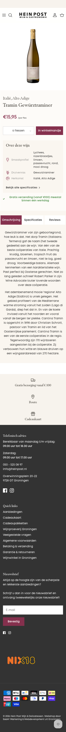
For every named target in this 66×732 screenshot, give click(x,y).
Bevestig (14, 621)
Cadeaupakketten (15, 523)
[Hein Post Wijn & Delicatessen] (33, 15)
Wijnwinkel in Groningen (20, 558)
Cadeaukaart (12, 518)
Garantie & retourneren (19, 552)
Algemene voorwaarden (19, 541)
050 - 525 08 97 (12, 465)
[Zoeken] (12, 15)
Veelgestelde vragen (17, 535)
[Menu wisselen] (4, 15)
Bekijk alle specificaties (22, 187)
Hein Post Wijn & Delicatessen (27, 716)
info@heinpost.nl (15, 469)
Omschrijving (11, 220)
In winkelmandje (49, 131)
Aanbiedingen (12, 512)
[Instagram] (12, 490)
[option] (33, 55)
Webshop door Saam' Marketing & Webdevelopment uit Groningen (32, 718)
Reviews (54, 220)
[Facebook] (5, 490)
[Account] (54, 15)
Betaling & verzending (18, 546)
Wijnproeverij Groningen (20, 529)
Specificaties (33, 220)
